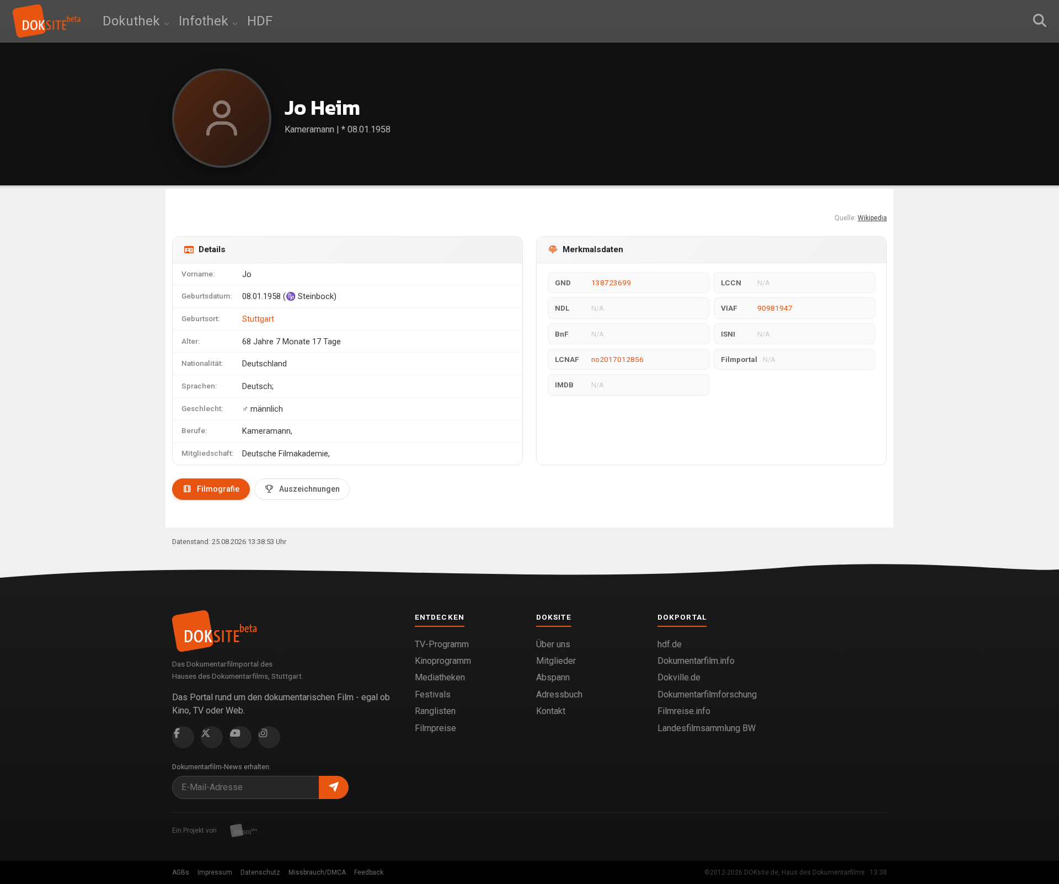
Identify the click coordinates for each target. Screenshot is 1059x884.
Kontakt (550, 711)
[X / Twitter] (212, 737)
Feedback (368, 872)
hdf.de (669, 644)
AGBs (180, 872)
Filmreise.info (683, 711)
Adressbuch (559, 694)
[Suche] (1039, 21)
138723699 (611, 282)
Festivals (433, 694)
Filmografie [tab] (218, 488)
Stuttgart (258, 319)
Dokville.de (678, 677)
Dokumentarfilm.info (696, 661)
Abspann (553, 677)
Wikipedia (872, 218)
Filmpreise (435, 728)
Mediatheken (440, 677)
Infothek (205, 21)
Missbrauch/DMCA (317, 872)
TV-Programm (442, 644)
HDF (259, 21)
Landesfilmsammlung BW (706, 728)
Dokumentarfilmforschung (707, 694)
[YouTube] (240, 737)
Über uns (553, 644)
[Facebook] (183, 737)
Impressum (214, 872)
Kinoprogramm (443, 661)
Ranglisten (435, 711)
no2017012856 (617, 359)
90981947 (775, 307)
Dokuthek (133, 21)
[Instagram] (269, 737)
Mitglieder (556, 661)
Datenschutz (260, 872)
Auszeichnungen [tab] (309, 488)
